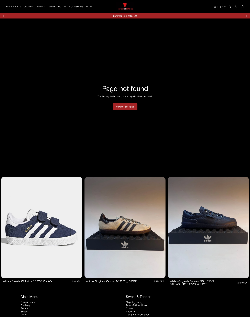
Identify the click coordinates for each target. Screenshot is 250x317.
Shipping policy (134, 302)
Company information (137, 314)
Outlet (24, 314)
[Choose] (77, 273)
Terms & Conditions (136, 305)
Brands (24, 308)
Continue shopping (125, 106)
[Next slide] (247, 16)
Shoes (24, 311)
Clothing (25, 305)
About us (130, 311)
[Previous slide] (3, 16)
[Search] (230, 6)
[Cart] (242, 6)
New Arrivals (28, 302)
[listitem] (89, 7)
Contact (130, 308)
